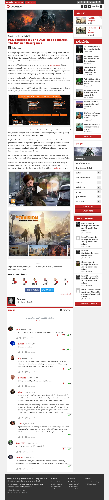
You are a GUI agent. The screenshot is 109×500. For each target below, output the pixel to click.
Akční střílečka (17, 266)
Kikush (83, 262)
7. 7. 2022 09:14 (25, 35)
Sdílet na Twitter (47, 290)
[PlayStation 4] (91, 35)
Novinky (17, 35)
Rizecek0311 (85, 251)
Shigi (19, 358)
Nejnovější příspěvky (92, 482)
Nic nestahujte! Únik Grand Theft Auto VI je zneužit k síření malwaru (90, 227)
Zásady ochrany (73, 482)
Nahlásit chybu (64, 294)
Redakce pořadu (56, 484)
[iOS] (91, 23)
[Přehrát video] (40, 189)
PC (33, 266)
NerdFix (53, 489)
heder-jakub (22, 377)
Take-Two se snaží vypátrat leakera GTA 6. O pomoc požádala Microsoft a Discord (90, 293)
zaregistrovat (57, 168)
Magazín (10, 35)
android (25, 266)
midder (20, 392)
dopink (83, 223)
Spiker (18, 329)
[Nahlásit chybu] (26, 492)
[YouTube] (78, 2)
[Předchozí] (10, 250)
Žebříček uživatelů (91, 484)
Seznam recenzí (88, 206)
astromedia (19, 457)
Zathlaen (21, 343)
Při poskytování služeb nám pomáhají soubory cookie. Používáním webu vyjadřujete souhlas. (25, 485)
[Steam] (96, 2)
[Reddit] (99, 2)
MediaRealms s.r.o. (13, 490)
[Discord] (93, 2)
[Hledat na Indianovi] (82, 6)
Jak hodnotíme (88, 211)
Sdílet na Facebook (33, 290)
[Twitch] (81, 2)
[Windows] (89, 35)
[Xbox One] (93, 35)
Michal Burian (16, 47)
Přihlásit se (39, 321)
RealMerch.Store (30, 2)
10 (70, 349)
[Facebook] (87, 2)
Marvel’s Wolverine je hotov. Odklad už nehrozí (90, 254)
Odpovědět (29, 338)
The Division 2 (54, 65)
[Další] (68, 250)
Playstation (38, 266)
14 (70, 335)
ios (30, 266)
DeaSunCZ (84, 289)
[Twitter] (90, 2)
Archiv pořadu (55, 482)
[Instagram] (84, 2)
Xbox (24, 269)
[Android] (89, 23)
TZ (42, 263)
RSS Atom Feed (56, 486)
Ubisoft (19, 269)
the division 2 (47, 266)
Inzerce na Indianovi (75, 489)
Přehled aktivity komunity (88, 304)
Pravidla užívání (73, 484)
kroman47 (84, 237)
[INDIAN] (14, 6)
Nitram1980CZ (21, 443)
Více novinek (88, 136)
